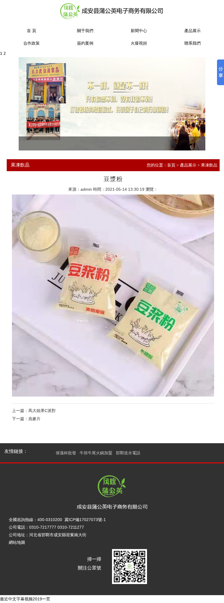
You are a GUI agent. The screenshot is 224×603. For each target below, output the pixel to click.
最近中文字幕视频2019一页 (25, 599)
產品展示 (192, 31)
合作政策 (31, 43)
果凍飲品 (209, 165)
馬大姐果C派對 (42, 410)
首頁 (171, 165)
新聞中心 (139, 31)
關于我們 (85, 31)
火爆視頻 (139, 43)
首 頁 (31, 31)
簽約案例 (85, 43)
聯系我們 (192, 43)
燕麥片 (34, 418)
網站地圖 (17, 542)
